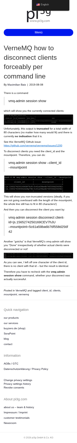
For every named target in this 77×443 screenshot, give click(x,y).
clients (56, 290)
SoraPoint (9, 333)
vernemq (24, 294)
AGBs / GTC (11, 363)
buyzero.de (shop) (14, 328)
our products (11, 317)
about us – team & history (19, 407)
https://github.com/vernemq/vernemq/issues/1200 (33, 145)
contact (8, 344)
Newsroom (10, 422)
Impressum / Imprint (15, 412)
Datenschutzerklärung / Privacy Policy (26, 368)
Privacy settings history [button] (17, 383)
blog (6, 338)
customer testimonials (17, 417)
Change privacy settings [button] (18, 380)
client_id (46, 290)
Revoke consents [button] (14, 387)
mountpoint (10, 294)
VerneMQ (21, 290)
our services (11, 323)
